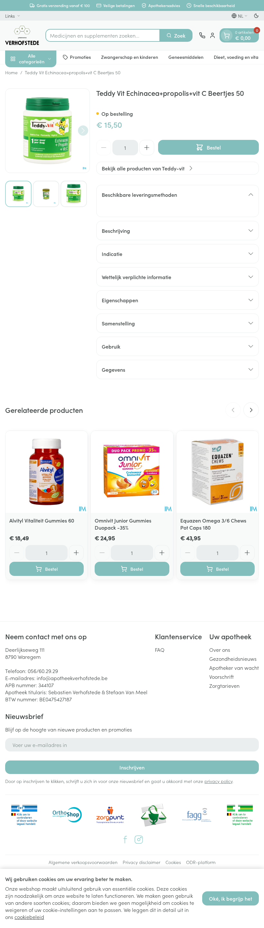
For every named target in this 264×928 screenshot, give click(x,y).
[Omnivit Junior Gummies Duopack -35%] (132, 472)
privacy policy (218, 781)
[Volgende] (83, 130)
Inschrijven (132, 767)
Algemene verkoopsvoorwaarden (83, 862)
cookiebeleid (29, 916)
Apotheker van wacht (234, 667)
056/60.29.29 (43, 670)
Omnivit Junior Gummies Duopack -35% (123, 524)
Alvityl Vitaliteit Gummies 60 (41, 520)
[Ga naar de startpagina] (22, 35)
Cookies (173, 862)
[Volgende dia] (251, 410)
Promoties (80, 57)
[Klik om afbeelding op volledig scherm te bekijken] (47, 131)
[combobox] (102, 35)
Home (11, 72)
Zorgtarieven (224, 685)
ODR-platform (201, 862)
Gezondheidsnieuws (233, 658)
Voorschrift (221, 676)
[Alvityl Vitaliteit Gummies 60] (46, 472)
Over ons (219, 649)
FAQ (160, 649)
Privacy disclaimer (141, 862)
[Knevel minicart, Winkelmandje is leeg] (226, 35)
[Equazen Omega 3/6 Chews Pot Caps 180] (217, 472)
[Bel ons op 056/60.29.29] (202, 35)
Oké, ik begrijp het (230, 898)
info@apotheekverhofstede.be (72, 677)
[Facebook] (125, 839)
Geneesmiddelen (185, 57)
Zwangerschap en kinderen (129, 57)
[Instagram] (139, 839)
